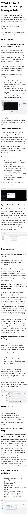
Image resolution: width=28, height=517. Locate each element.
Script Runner (19, 53)
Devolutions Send (15, 497)
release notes (20, 35)
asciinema (7, 478)
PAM (24, 90)
